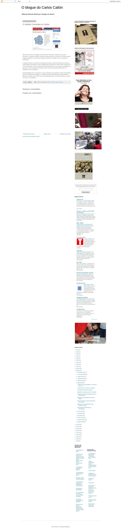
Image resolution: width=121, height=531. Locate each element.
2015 (77, 370)
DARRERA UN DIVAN (82, 297)
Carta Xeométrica (81, 237)
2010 (77, 432)
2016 (77, 368)
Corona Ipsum (91, 470)
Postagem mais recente (28, 134)
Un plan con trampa (88, 238)
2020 (77, 360)
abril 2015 (80, 415)
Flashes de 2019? (91, 479)
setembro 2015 (81, 378)
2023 (77, 354)
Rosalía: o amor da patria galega (80, 478)
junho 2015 (80, 411)
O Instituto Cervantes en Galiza (84, 390)
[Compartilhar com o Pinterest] (31, 82)
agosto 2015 (81, 380)
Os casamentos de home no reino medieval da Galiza (79, 494)
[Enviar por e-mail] (24, 82)
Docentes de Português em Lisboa (84, 274)
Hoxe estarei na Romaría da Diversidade (84, 408)
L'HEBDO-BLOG (81, 309)
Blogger (67, 526)
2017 (77, 366)
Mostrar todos (94, 319)
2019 (77, 362)
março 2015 (81, 417)
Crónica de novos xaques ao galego (86, 388)
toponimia (61, 82)
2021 (77, 358)
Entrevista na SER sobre (91, 505)
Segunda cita (80, 199)
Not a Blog (79, 262)
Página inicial (47, 134)
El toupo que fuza (81, 283)
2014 (77, 424)
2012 (77, 428)
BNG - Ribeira (80, 223)
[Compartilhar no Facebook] (29, 82)
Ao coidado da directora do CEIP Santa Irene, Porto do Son (92, 456)
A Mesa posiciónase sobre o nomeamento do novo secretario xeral (92, 464)
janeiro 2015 (81, 421)
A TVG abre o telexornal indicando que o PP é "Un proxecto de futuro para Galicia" (92, 489)
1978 (77, 441)
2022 (77, 356)
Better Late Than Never (82, 263)
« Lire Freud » (80, 310)
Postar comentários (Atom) (33, 136)
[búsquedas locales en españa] (90, 445)
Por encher (91, 482)
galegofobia (44, 82)
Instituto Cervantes (51, 82)
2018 (77, 364)
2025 (77, 349)
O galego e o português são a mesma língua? (92, 475)
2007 (77, 439)
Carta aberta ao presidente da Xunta (80, 474)
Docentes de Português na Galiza (85, 272)
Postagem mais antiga (65, 134)
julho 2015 (80, 382)
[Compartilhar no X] (27, 82)
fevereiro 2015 (81, 419)
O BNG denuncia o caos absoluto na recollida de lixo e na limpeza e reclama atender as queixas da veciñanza (85, 226)
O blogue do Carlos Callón (42, 7)
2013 (77, 426)
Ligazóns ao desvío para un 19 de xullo (86, 392)
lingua (57, 82)
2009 (77, 434)
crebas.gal (79, 250)
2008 (77, 437)
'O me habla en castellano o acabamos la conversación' (79, 483)
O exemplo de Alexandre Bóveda (79, 468)
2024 (77, 352)
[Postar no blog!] (26, 82)
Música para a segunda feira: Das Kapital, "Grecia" (85, 405)
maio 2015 (80, 413)
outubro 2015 (81, 376)
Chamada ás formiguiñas (79, 489)
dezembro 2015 (81, 372)
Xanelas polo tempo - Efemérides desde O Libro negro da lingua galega (80, 507)
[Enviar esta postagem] (35, 82)
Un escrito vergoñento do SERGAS (79, 500)
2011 (77, 430)
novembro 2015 (81, 374)
